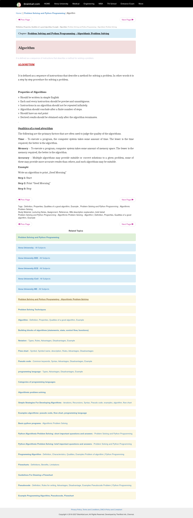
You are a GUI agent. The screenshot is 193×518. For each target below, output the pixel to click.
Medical (75, 4)
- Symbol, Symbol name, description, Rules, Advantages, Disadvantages (55, 351)
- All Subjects (32, 248)
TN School (111, 4)
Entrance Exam (127, 4)
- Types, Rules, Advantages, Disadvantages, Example (46, 340)
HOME (47, 4)
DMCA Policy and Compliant (111, 510)
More (141, 4)
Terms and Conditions (91, 510)
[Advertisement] (158, 54)
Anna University (61, 4)
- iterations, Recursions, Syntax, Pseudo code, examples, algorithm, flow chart (75, 402)
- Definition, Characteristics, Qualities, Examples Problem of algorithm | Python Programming (71, 454)
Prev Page (25, 20)
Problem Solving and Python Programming (44, 13)
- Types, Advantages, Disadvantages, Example (50, 371)
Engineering (89, 4)
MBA (101, 4)
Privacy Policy (76, 510)
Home (18, 13)
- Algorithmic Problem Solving (43, 423)
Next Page (127, 20)
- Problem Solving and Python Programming (75, 433)
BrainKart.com (32, 4)
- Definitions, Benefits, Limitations (38, 464)
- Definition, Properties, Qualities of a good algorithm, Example (51, 320)
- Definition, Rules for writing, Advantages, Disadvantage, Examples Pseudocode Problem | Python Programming (74, 485)
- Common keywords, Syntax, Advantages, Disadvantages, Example (55, 361)
